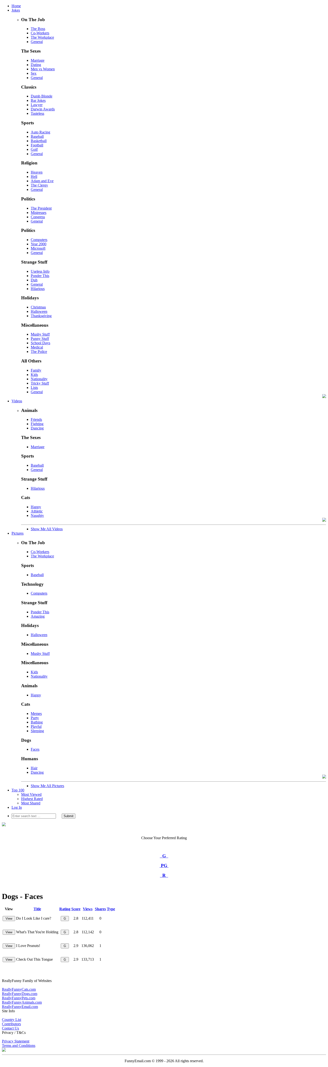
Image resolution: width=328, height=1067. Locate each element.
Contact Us (10, 1028)
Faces (35, 749)
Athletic (37, 511)
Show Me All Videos (47, 529)
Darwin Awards (43, 109)
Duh (34, 280)
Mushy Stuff (40, 334)
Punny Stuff (40, 339)
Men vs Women (43, 69)
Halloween (39, 311)
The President (41, 208)
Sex (33, 73)
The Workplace (42, 37)
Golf (34, 149)
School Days (40, 343)
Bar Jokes (38, 100)
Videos (17, 401)
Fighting (37, 424)
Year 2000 (38, 244)
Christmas (38, 307)
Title (37, 909)
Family (36, 370)
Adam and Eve (42, 181)
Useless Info (40, 271)
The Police (39, 352)
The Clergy (39, 185)
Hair (34, 768)
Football (37, 145)
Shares (100, 909)
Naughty (37, 515)
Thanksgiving (41, 316)
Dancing (37, 428)
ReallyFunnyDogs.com (19, 994)
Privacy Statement (15, 1041)
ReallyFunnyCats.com (19, 989)
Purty (35, 718)
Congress (38, 217)
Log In (17, 807)
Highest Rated (32, 799)
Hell (34, 177)
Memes (36, 713)
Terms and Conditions (18, 1045)
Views (87, 909)
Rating (64, 909)
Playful (36, 726)
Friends (36, 419)
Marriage (37, 60)
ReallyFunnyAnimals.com (22, 1002)
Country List (11, 1020)
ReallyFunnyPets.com (18, 998)
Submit (68, 816)
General (37, 42)
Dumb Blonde (41, 96)
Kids (34, 375)
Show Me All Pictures (47, 786)
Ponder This (40, 276)
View (9, 918)
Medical (37, 347)
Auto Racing (40, 132)
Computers (39, 240)
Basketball (39, 141)
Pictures (18, 533)
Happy (36, 507)
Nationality (39, 379)
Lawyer (37, 105)
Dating (36, 65)
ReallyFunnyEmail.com (20, 1007)
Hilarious (38, 289)
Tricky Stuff (40, 383)
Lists (34, 388)
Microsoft (38, 248)
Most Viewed (31, 794)
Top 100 (18, 790)
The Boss (38, 29)
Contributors (11, 1024)
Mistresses (38, 213)
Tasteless (37, 113)
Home (16, 6)
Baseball (37, 136)
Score (75, 909)
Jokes (16, 10)
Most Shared (30, 803)
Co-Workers (40, 33)
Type (111, 909)
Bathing (37, 722)
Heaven (37, 172)
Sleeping (37, 731)
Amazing (38, 616)
